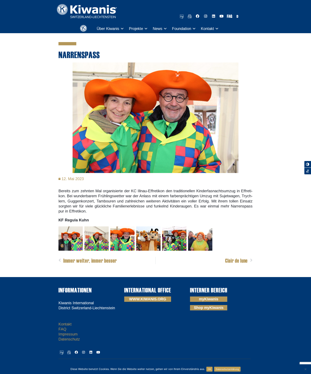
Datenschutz (69, 339)
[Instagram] (205, 16)
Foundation (181, 28)
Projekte (136, 28)
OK (209, 369)
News (157, 28)
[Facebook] (197, 16)
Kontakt (207, 28)
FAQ (62, 329)
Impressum (68, 334)
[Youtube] (221, 16)
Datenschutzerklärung (227, 369)
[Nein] (305, 369)
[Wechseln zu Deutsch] (237, 16)
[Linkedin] (213, 16)
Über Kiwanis (108, 28)
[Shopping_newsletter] (189, 16)
